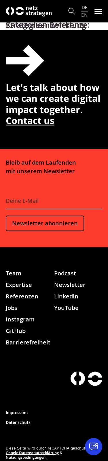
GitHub (16, 331)
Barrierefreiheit (28, 342)
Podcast (65, 273)
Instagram (20, 319)
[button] (71, 11)
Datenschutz (18, 422)
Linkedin (66, 296)
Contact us (30, 120)
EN (84, 15)
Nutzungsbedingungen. (26, 457)
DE (85, 7)
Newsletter (70, 285)
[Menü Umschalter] (98, 11)
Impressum (17, 412)
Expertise (19, 285)
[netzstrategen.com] (78, 379)
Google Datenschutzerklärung (32, 452)
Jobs (11, 308)
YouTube (66, 308)
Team (13, 273)
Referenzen (22, 296)
